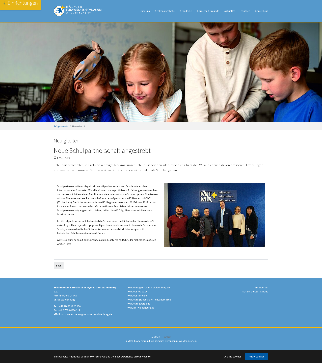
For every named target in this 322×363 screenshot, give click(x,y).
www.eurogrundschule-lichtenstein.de (149, 299)
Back (58, 265)
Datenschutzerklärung (255, 291)
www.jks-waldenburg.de (140, 307)
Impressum (261, 287)
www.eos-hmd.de (137, 295)
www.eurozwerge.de (138, 303)
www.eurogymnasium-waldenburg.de (148, 287)
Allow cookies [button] (256, 356)
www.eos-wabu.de (137, 291)
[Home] (77, 11)
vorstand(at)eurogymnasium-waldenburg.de (86, 314)
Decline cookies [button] (232, 356)
